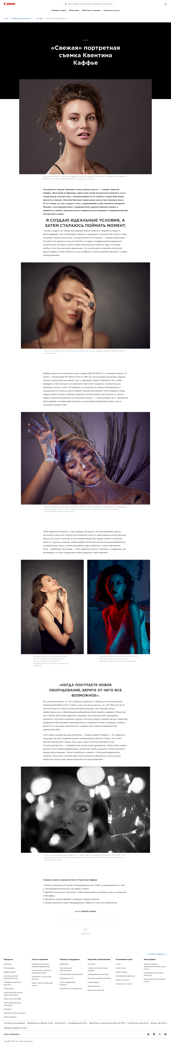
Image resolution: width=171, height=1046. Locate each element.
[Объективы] (80, 10)
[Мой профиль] (165, 4)
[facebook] (148, 1034)
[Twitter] (160, 1034)
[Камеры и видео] (67, 10)
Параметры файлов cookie (15, 1028)
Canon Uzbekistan (12, 1034)
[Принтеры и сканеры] (102, 10)
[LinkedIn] (154, 1034)
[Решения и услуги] (120, 10)
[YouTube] (165, 1034)
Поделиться (85, 933)
